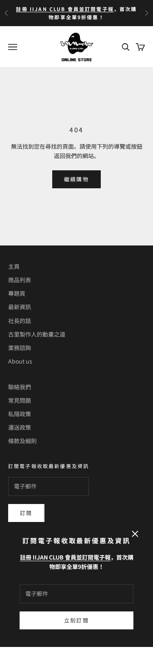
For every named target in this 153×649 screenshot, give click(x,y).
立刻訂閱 (76, 620)
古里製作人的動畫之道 (36, 334)
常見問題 (19, 400)
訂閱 (26, 513)
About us (20, 361)
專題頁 (16, 293)
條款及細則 (22, 441)
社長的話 (19, 321)
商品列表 (19, 280)
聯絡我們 (19, 387)
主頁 (14, 266)
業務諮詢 (19, 347)
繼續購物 (76, 179)
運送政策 (19, 427)
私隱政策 (19, 414)
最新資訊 (19, 307)
